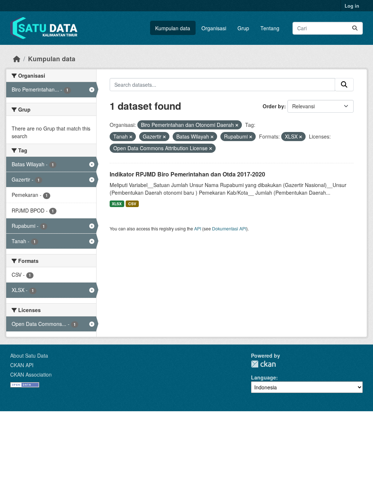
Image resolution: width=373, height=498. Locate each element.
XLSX (117, 203)
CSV (132, 203)
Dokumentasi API (229, 228)
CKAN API (22, 365)
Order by (273, 106)
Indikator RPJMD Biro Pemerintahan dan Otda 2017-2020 (187, 174)
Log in (352, 5)
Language (263, 377)
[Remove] (236, 125)
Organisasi (213, 28)
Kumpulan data (172, 28)
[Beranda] (16, 58)
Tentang (269, 28)
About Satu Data (29, 355)
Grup (243, 28)
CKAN (263, 364)
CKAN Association (31, 374)
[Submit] (355, 28)
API (197, 228)
